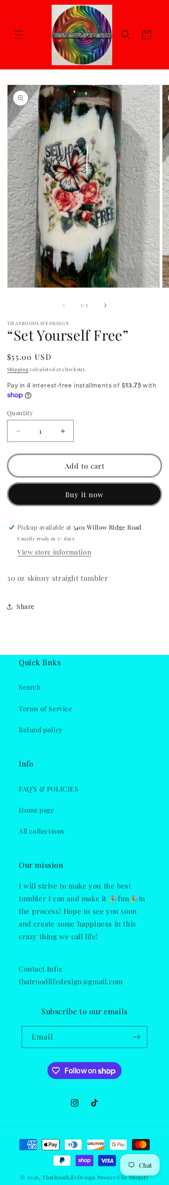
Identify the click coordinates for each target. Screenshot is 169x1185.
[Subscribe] (136, 1037)
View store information (54, 551)
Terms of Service (45, 708)
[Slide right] (105, 305)
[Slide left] (64, 305)
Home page (36, 809)
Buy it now (84, 494)
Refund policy (41, 729)
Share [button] (25, 606)
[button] (18, 34)
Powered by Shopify (123, 1177)
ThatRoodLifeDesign (69, 1177)
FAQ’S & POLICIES (49, 788)
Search (30, 687)
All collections (41, 831)
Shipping (18, 369)
